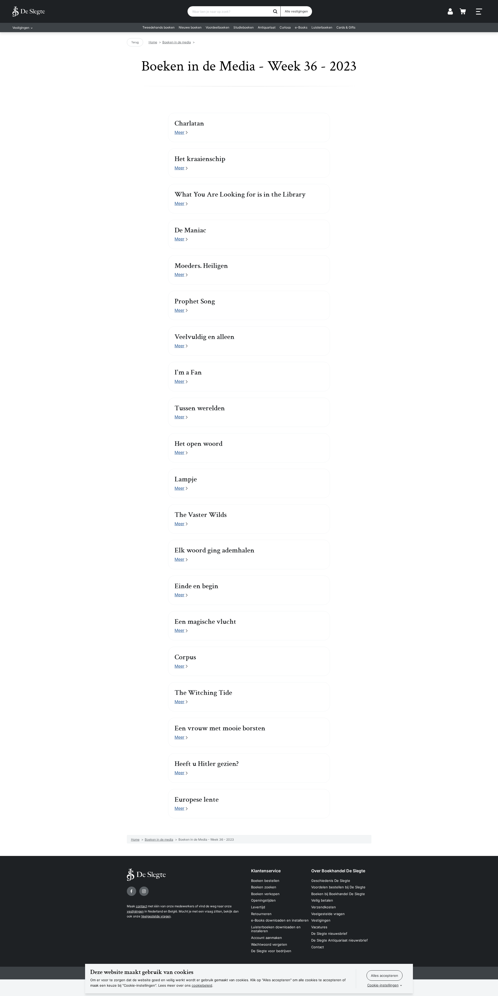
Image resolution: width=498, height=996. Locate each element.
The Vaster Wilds (201, 514)
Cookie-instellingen (383, 985)
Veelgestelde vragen (156, 916)
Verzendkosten (323, 907)
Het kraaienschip (200, 159)
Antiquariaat (266, 27)
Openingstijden (263, 900)
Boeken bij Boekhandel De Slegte (338, 894)
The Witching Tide (203, 692)
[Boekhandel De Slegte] (28, 11)
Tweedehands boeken (158, 27)
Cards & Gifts (345, 27)
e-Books (301, 27)
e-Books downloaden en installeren (280, 920)
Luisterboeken (322, 27)
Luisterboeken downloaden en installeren (276, 929)
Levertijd (258, 907)
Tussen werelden (200, 408)
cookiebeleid (202, 985)
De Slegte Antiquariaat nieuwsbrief (339, 940)
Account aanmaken (266, 938)
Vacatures (319, 927)
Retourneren (261, 914)
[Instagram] (144, 891)
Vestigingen (320, 920)
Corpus (185, 657)
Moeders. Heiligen (201, 265)
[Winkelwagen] (463, 11)
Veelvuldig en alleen (204, 337)
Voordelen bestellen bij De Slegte (338, 887)
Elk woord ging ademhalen (214, 550)
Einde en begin (196, 586)
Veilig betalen (322, 900)
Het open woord (199, 443)
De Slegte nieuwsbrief (329, 933)
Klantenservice (266, 870)
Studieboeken (243, 27)
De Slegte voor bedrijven (271, 951)
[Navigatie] (479, 11)
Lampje (186, 479)
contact (141, 906)
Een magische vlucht (205, 621)
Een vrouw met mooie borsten (220, 728)
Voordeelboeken (217, 27)
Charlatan (189, 123)
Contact (317, 947)
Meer (179, 132)
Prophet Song (195, 301)
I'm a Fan (188, 372)
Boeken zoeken (263, 887)
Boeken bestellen (265, 881)
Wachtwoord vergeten (269, 944)
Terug (135, 42)
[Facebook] (131, 891)
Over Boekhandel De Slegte (338, 870)
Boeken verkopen (265, 894)
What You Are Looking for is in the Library (240, 194)
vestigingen (135, 911)
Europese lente (197, 799)
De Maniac (190, 230)
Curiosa (285, 27)
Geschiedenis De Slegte (330, 881)
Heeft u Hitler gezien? (207, 763)
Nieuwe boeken (190, 27)
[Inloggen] (450, 11)
